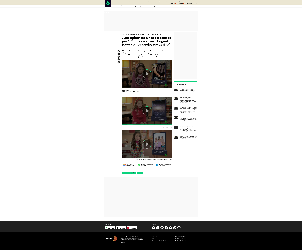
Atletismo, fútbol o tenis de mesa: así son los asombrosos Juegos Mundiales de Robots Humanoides (188, 138)
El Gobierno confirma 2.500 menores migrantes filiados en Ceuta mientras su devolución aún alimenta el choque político (188, 91)
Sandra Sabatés (161, 6)
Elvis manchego (177, 0)
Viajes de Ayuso (156, 0)
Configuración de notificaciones (182, 240)
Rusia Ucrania (170, 0)
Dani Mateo (128, 6)
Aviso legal (154, 236)
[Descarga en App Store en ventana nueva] (121, 229)
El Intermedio (171, 6)
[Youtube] (179, 229)
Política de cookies (156, 238)
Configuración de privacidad (159, 240)
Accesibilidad (155, 242)
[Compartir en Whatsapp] (118, 57)
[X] (118, 52)
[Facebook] (157, 229)
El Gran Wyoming (150, 6)
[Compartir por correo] (118, 63)
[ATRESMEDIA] (112, 239)
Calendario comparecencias (136, 0)
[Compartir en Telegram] (118, 60)
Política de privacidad (180, 236)
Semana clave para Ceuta (123, 0)
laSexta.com (125, 90)
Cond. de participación (180, 238)
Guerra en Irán (163, 0)
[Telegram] (166, 229)
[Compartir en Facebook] (118, 54)
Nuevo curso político (147, 0)
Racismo (140, 173)
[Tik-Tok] (174, 229)
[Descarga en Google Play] (110, 229)
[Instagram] (170, 229)
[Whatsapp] (162, 229)
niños (133, 173)
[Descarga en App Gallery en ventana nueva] (132, 229)
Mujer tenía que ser (139, 6)
